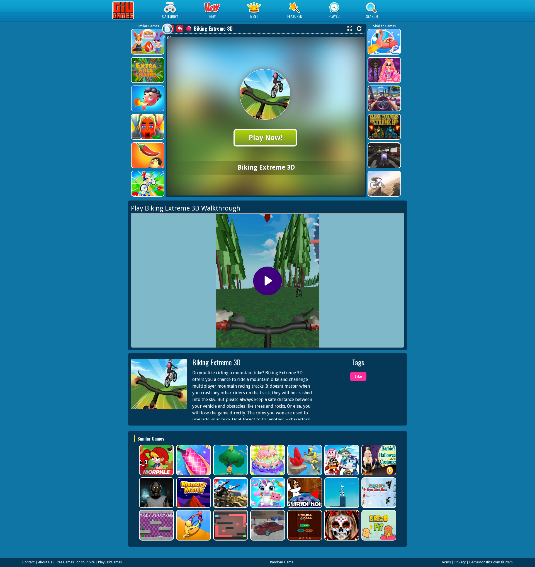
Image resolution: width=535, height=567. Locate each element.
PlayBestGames (110, 562)
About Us (45, 562)
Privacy (460, 562)
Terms (446, 562)
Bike (358, 376)
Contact (28, 562)
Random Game (281, 562)
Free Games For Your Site (75, 562)
